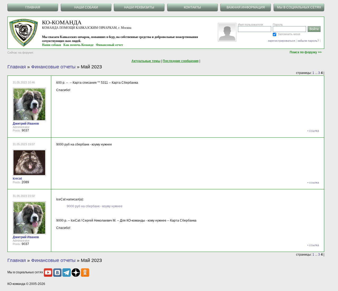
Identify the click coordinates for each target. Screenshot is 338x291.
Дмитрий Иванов (26, 123)
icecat (17, 178)
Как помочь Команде (78, 45)
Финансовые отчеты (53, 66)
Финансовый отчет (109, 45)
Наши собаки (51, 45)
